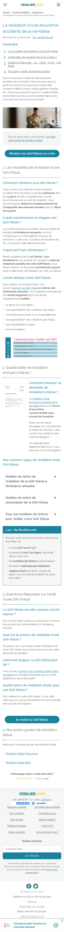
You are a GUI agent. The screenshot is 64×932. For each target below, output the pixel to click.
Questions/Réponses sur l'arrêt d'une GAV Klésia (34, 64)
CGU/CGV (47, 825)
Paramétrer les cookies (32, 906)
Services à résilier (16, 807)
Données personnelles (47, 807)
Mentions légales (16, 825)
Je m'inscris (32, 855)
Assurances (37, 12)
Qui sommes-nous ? (47, 832)
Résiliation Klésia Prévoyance (22, 753)
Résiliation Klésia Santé (18, 762)
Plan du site (16, 819)
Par (43, 37)
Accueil (6, 12)
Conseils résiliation (21, 12)
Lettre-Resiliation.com (32, 916)
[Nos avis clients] (32, 803)
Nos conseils (17, 813)
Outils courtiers (16, 832)
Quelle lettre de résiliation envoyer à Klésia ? (32, 57)
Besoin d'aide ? (47, 819)
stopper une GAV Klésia (25, 288)
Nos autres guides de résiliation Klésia (29, 71)
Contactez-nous (47, 813)
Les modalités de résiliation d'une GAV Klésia (33, 51)
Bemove (32, 901)
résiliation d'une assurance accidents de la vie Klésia (43, 402)
